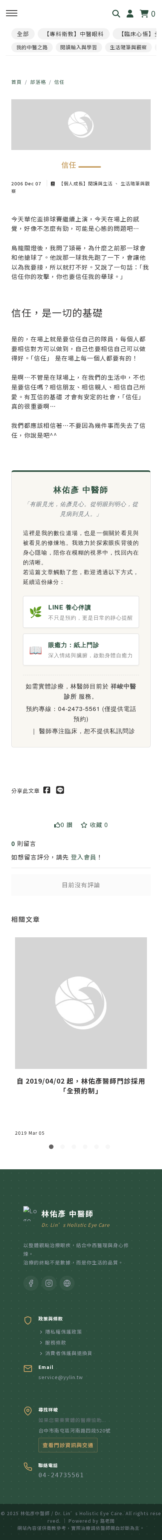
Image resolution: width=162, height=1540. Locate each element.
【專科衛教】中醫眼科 (74, 34)
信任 (59, 81)
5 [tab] (98, 1148)
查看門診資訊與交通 (68, 1445)
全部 (23, 34)
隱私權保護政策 (63, 1331)
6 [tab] (109, 1148)
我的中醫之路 (32, 47)
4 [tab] (86, 1148)
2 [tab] (64, 1148)
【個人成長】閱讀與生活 (85, 183)
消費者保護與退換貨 (69, 1353)
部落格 (38, 81)
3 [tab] (75, 1148)
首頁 (16, 81)
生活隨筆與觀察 (128, 47)
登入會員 (83, 856)
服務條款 (55, 1342)
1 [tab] (53, 1148)
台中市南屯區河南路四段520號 (74, 1430)
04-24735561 (61, 1475)
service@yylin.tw (60, 1377)
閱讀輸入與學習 (78, 47)
